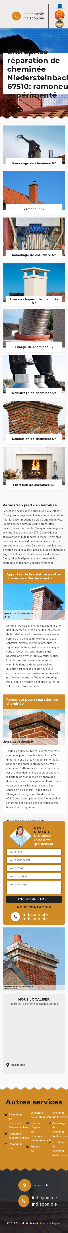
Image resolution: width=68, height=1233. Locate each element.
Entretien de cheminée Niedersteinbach (57, 1149)
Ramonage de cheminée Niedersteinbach (14, 1121)
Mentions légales (50, 1223)
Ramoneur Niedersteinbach (14, 1135)
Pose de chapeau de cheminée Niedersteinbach (36, 1132)
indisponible (34, 14)
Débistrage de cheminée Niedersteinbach (57, 1130)
